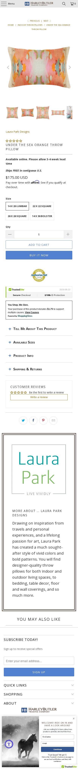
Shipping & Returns (27, 369)
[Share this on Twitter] (23, 420)
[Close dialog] (73, 718)
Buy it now (39, 255)
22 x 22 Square (42, 206)
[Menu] (2, 4)
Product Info (23, 355)
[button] (14, 141)
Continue (57, 749)
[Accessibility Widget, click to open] (9, 744)
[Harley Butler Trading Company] (39, 4)
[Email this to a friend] (53, 420)
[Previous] (8, 67)
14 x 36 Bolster (42, 216)
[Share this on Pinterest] (43, 420)
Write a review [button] (39, 397)
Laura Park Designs (18, 131)
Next (46, 21)
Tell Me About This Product (35, 328)
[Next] (69, 67)
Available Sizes (24, 342)
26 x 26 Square (17, 216)
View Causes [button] (32, 312)
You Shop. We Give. (18, 305)
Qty (8, 226)
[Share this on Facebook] (33, 420)
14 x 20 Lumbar (17, 206)
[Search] (64, 4)
